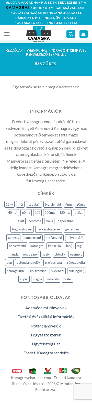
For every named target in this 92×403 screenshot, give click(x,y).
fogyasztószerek (49, 229)
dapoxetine (65, 221)
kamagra (36, 246)
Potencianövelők (46, 325)
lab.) (69, 246)
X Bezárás (9, 399)
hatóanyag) (54, 238)
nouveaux (30, 254)
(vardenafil (53, 204)
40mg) (12, 212)
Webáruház (37, 50)
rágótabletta (76, 262)
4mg (68, 204)
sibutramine (38, 271)
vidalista (53, 279)
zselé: (67, 279)
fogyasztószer (22, 229)
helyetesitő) (75, 238)
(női (20, 204)
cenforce (35, 221)
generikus (72, 229)
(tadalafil (34, 204)
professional (54, 262)
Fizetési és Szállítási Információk (46, 316)
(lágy (9, 204)
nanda (14, 254)
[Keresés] (70, 34)
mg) (80, 246)
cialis (49, 221)
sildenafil (57, 271)
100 (37, 212)
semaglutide (16, 271)
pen (9, 262)
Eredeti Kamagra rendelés (46, 352)
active (79, 212)
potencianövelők (28, 262)
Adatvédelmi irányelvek (46, 307)
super (24, 279)
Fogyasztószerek (46, 334)
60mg (26, 212)
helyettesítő (17, 246)
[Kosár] (83, 34)
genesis (13, 238)
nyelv (46, 254)
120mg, (64, 212)
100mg (50, 212)
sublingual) (76, 271)
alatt (21, 221)
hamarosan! (32, 238)
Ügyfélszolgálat (46, 343)
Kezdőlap (14, 50)
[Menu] (7, 34)
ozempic (76, 254)
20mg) (81, 204)
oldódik (59, 254)
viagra (37, 279)
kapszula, (55, 246)
